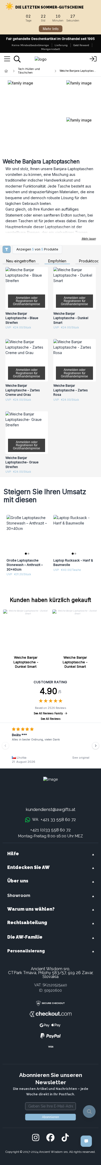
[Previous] (5, 745)
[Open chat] (86, 1141)
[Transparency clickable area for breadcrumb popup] (33, 71)
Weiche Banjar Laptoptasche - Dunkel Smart (25, 662)
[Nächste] (95, 745)
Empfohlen (57, 261)
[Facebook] (50, 1137)
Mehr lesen (89, 238)
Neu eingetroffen (20, 261)
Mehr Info (51, 29)
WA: (54, 819)
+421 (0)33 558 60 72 (50, 829)
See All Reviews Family (48, 713)
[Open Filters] (7, 249)
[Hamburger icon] (7, 59)
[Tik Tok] (65, 1137)
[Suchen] (17, 59)
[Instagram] (36, 1137)
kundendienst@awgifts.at (50, 809)
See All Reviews (51, 719)
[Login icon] (93, 59)
